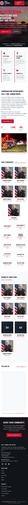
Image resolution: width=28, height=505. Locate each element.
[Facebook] (2, 464)
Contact (3, 495)
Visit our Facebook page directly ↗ (18, 413)
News (2, 477)
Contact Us (17, 31)
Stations (3, 473)
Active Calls (4, 475)
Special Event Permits (6, 491)
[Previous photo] (3, 142)
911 (13, 43)
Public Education (5, 493)
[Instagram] (5, 464)
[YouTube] (9, 464)
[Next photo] (24, 142)
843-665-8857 (19, 3)
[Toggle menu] (26, 3)
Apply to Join (5, 31)
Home (2, 470)
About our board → (7, 279)
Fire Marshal (4, 488)
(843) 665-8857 (18, 45)
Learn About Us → (7, 121)
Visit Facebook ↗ (21, 366)
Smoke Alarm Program (6, 486)
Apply (2, 479)
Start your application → (14, 435)
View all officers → (21, 162)
